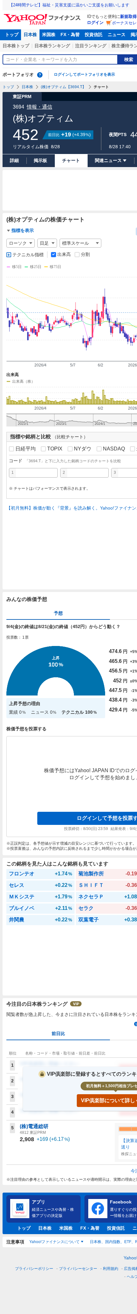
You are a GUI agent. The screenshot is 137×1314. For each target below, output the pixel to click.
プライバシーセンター (78, 1268)
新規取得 (128, 16)
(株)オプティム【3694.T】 (63, 87)
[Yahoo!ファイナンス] (43, 15)
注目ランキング (90, 45)
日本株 (30, 34)
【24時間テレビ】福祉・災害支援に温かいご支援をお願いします (69, 5)
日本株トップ (16, 45)
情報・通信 (39, 107)
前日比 (58, 1033)
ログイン (95, 22)
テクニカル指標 (28, 254)
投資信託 (94, 34)
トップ (11, 34)
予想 (58, 613)
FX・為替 (70, 34)
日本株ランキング (52, 45)
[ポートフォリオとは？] (39, 74)
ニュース (117, 34)
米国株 (48, 34)
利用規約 (110, 1268)
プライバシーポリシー (34, 1268)
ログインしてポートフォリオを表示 (84, 74)
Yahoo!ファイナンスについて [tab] (54, 1242)
